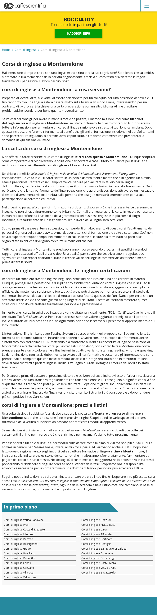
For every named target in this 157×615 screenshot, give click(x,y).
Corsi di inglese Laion (94, 529)
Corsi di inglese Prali (16, 524)
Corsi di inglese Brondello (97, 553)
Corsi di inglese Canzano (19, 567)
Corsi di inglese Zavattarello (98, 572)
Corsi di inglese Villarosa (19, 572)
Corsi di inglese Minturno (19, 534)
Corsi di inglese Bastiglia (96, 544)
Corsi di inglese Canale (18, 563)
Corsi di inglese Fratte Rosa (98, 524)
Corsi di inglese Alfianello (96, 534)
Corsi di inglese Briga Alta (19, 558)
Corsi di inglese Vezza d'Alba (98, 567)
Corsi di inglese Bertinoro (97, 539)
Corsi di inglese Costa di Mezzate (24, 529)
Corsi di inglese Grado (17, 548)
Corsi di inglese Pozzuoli (96, 520)
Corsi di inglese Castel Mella (98, 563)
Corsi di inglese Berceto (18, 539)
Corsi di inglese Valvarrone (20, 577)
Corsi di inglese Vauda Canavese (24, 520)
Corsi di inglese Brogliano (19, 553)
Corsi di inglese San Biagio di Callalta (104, 548)
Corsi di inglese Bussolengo (98, 558)
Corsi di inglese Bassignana (21, 544)
